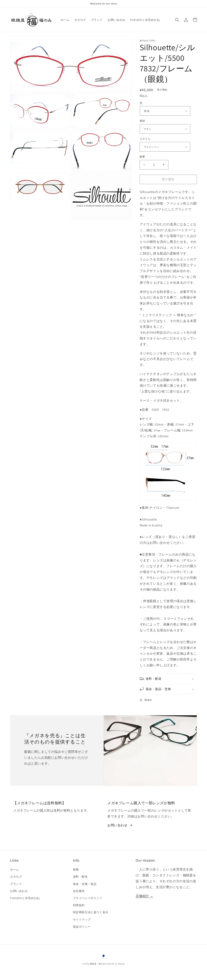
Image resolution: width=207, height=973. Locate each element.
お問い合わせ (117, 825)
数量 (142, 156)
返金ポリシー (82, 926)
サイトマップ (82, 919)
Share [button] (148, 700)
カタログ (16, 876)
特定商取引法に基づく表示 (90, 912)
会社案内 (79, 891)
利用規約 (79, 905)
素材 (142, 121)
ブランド (16, 884)
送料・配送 (80, 876)
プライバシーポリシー (87, 898)
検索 (76, 869)
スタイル (145, 139)
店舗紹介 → (144, 896)
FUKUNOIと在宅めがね (25, 898)
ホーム (14, 869)
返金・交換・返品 (85, 884)
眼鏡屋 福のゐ (97, 963)
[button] (177, 19)
